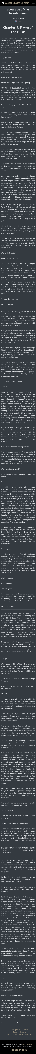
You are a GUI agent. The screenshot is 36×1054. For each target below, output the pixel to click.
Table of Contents (19, 1032)
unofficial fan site (27, 1044)
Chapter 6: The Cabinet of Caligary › (19, 1034)
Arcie (19, 21)
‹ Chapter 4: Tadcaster (19, 1030)
